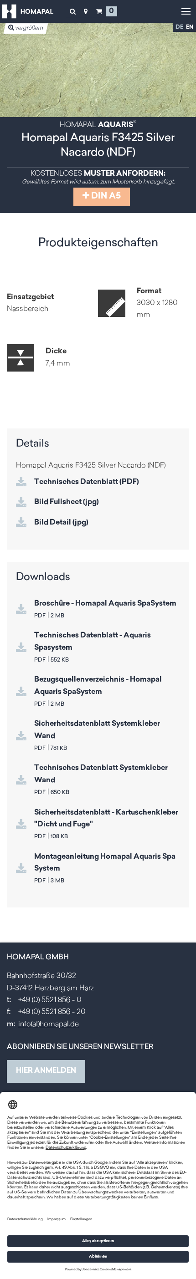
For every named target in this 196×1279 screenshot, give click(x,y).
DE (179, 27)
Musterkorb (99, 11)
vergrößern (29, 28)
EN (189, 27)
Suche (72, 11)
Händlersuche (85, 11)
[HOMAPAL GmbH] (27, 11)
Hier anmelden (46, 1071)
